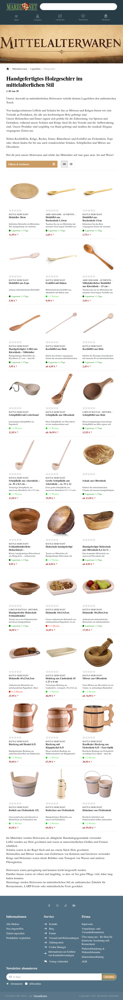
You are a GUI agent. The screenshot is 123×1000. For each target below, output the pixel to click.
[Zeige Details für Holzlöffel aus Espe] (25, 257)
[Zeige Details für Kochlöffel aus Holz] (61, 323)
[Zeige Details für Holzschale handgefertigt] (61, 520)
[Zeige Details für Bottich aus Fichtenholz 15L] (25, 784)
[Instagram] (57, 905)
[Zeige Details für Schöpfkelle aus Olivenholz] (61, 389)
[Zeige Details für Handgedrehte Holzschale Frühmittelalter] (25, 586)
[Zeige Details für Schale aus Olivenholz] (98, 455)
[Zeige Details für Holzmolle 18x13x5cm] (61, 586)
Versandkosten (40, 995)
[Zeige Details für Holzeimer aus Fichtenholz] (98, 784)
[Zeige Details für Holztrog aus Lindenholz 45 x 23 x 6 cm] (61, 652)
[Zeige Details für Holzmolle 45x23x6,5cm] (25, 652)
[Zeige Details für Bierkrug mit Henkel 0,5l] (25, 718)
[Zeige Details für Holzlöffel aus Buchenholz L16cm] (61, 191)
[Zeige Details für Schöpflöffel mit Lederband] (25, 389)
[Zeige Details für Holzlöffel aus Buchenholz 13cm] (98, 191)
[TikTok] (65, 905)
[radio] (64, 164)
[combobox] (78, 6)
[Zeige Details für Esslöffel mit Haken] (61, 257)
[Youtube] (74, 905)
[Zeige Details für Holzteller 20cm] (25, 191)
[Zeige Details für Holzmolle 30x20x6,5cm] (98, 586)
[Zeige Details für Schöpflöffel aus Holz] (98, 389)
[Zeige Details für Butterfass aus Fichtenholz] (61, 784)
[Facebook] (49, 905)
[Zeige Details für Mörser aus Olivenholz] (98, 652)
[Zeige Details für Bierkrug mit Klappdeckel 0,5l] (61, 718)
